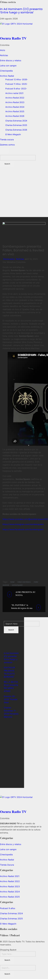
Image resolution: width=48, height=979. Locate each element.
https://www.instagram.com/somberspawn (23, 524)
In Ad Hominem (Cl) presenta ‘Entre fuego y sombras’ (21, 10)
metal (12, 582)
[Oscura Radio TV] (24, 28)
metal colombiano (24, 582)
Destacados (9, 259)
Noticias (20, 259)
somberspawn (17, 585)
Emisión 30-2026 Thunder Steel (11, 699)
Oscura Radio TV (13, 38)
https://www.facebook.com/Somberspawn (23, 529)
